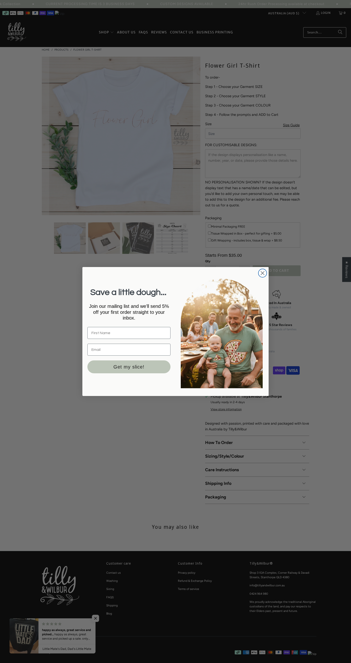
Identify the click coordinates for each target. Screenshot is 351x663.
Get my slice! (128, 366)
